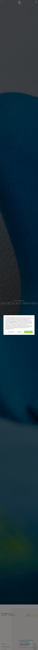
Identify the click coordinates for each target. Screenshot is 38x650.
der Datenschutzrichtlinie (13, 321)
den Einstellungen (7, 328)
